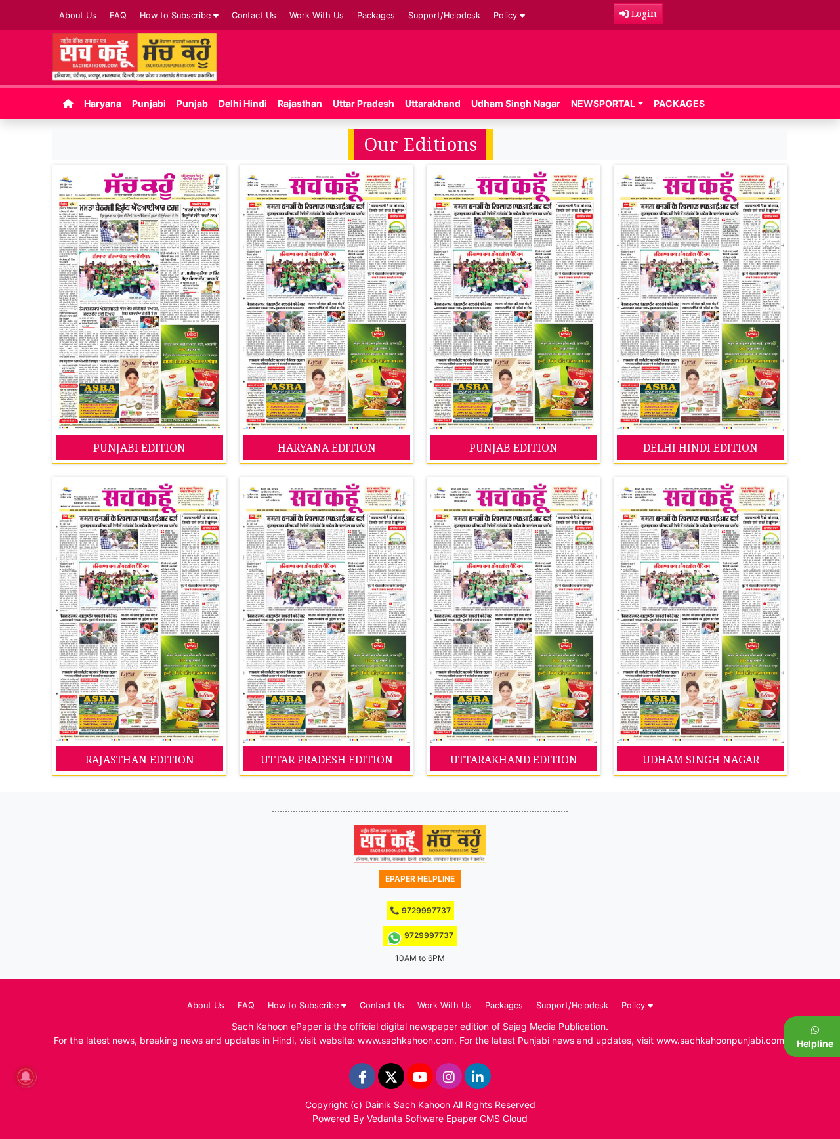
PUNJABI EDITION (139, 448)
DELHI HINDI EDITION (700, 448)
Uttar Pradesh (363, 103)
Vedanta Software (405, 1118)
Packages (376, 15)
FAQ (118, 15)
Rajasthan (300, 103)
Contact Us (254, 15)
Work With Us (316, 15)
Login (643, 13)
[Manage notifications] (25, 1076)
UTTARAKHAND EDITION (514, 759)
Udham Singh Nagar (515, 103)
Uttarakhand (433, 103)
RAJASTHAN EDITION (139, 759)
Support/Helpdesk (444, 15)
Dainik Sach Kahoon (407, 1104)
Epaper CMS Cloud (487, 1118)
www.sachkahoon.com (406, 1040)
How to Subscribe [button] (176, 15)
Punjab (192, 103)
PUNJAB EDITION (513, 448)
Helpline (815, 1043)
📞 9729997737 (420, 910)
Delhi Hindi (243, 103)
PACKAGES (679, 103)
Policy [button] (507, 15)
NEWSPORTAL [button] (603, 103)
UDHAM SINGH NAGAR (700, 759)
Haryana (102, 103)
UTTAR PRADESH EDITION (327, 759)
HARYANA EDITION (327, 448)
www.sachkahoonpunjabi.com (720, 1040)
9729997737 (427, 935)
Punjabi (149, 103)
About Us (77, 15)
